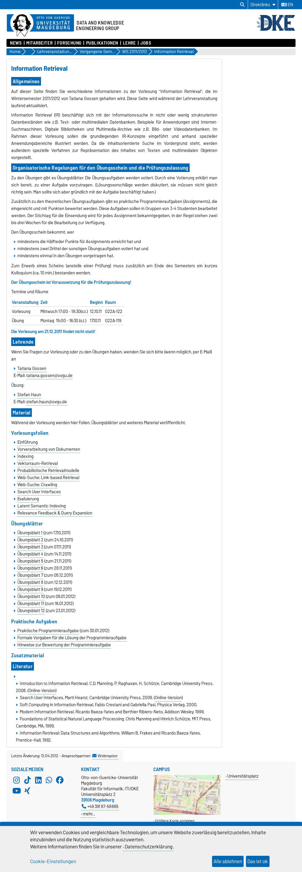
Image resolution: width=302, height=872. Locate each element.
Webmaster (108, 755)
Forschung (69, 43)
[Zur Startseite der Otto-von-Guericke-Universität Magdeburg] (40, 25)
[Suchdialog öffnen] (242, 4)
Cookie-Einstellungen (53, 861)
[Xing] (27, 790)
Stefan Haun (29, 394)
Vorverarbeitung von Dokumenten (48, 449)
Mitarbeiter (39, 43)
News (16, 43)
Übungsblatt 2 (30, 539)
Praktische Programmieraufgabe (48, 630)
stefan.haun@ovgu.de (46, 401)
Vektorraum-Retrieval (37, 463)
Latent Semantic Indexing (41, 505)
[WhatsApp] (49, 780)
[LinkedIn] (38, 780)
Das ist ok (257, 861)
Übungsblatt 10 (31, 596)
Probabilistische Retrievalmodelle (48, 470)
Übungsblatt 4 (30, 554)
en (290, 4)
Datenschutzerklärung (149, 847)
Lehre (129, 43)
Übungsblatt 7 (30, 575)
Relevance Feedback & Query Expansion (54, 513)
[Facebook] (60, 780)
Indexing (25, 456)
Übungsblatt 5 (30, 561)
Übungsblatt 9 (30, 589)
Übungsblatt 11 (30, 603)
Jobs (145, 43)
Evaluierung (28, 498)
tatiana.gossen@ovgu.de (49, 375)
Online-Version (42, 690)
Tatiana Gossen (31, 368)
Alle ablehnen (228, 861)
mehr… (89, 813)
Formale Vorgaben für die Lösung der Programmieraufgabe (72, 637)
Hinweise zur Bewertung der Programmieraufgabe (64, 644)
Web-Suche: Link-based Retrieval (48, 477)
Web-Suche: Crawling (37, 484)
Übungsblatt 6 (30, 568)
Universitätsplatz (243, 776)
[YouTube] (16, 790)
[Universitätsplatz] (187, 813)
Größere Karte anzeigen (175, 821)
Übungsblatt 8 (30, 582)
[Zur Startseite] (276, 30)
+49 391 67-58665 (103, 806)
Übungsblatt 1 (29, 532)
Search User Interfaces (39, 491)
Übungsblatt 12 (31, 610)
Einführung (27, 442)
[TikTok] (27, 780)
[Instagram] (16, 780)
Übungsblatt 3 (30, 546)
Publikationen (102, 43)
